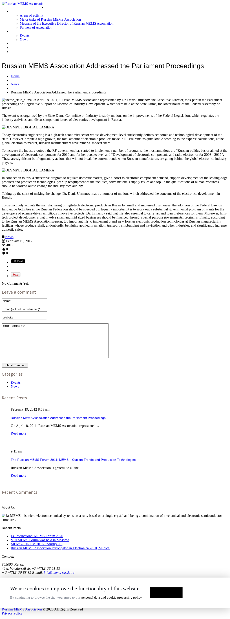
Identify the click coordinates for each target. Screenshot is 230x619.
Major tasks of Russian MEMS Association (50, 19)
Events (24, 35)
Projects (17, 43)
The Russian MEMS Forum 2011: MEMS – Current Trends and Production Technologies (73, 459)
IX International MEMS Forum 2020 (37, 536)
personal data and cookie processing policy (111, 597)
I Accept (166, 592)
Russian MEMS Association (22, 609)
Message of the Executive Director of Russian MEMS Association (66, 23)
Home (49, 7)
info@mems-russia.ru (59, 572)
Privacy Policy (12, 613)
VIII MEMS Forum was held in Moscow (40, 540)
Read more (18, 433)
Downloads (19, 47)
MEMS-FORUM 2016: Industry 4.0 (36, 544)
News (24, 39)
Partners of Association (36, 27)
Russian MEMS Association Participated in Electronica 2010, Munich (60, 548)
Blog (14, 31)
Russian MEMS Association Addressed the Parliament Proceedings (58, 418)
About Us (17, 11)
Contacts (17, 52)
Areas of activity (31, 15)
